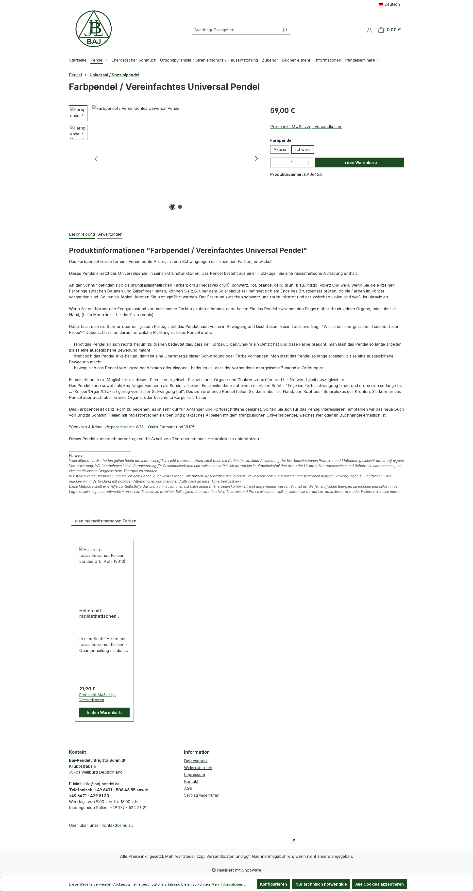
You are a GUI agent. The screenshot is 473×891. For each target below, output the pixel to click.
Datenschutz (196, 760)
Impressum (194, 774)
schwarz (303, 149)
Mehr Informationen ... (229, 884)
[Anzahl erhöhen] (308, 162)
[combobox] (235, 30)
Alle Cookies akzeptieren (379, 884)
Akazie (279, 149)
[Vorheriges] (96, 158)
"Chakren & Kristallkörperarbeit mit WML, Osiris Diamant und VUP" (132, 426)
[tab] (82, 234)
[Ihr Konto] (369, 30)
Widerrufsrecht (198, 767)
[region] (164, 158)
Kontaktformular (116, 825)
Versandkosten (220, 856)
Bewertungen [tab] (109, 234)
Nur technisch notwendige (321, 884)
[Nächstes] (256, 158)
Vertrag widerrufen (202, 795)
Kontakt (191, 781)
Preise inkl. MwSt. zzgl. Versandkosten (306, 126)
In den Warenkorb (359, 162)
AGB (188, 788)
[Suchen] (284, 30)
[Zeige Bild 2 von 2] (180, 207)
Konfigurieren (273, 884)
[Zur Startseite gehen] (93, 28)
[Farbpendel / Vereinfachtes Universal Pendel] (176, 158)
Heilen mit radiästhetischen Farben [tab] (103, 520)
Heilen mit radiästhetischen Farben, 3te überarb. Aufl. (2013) (101, 613)
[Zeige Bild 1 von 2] (172, 207)
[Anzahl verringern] (275, 162)
